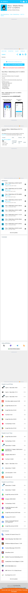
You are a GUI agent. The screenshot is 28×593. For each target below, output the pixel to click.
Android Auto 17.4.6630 (10, 468)
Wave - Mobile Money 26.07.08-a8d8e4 (13, 194)
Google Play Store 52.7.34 (10, 405)
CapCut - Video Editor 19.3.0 (11, 463)
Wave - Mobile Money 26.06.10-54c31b (13, 205)
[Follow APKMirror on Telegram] (17, 346)
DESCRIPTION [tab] (10, 51)
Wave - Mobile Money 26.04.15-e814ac (13, 223)
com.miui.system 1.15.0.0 (10, 472)
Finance (3, 54)
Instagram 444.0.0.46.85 (10, 499)
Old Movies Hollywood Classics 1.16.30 (13, 543)
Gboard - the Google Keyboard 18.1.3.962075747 (11, 521)
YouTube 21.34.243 (9, 459)
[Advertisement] (14, 34)
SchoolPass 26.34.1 (9, 552)
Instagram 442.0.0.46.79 (10, 454)
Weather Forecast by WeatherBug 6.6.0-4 (14, 557)
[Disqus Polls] (14, 255)
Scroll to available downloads (15, 64)
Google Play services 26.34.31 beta (12, 512)
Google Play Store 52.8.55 (10, 419)
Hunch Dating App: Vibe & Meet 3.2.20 (13, 539)
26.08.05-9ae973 (16, 96)
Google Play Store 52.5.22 (10, 428)
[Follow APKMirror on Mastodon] (10, 346)
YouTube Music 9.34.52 (10, 503)
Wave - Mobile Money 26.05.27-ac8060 (13, 210)
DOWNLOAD (23, 51)
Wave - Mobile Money (14, 14)
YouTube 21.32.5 (8, 414)
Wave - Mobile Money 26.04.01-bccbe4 (13, 228)
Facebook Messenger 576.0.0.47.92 (12, 548)
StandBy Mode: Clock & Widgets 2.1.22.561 (14, 561)
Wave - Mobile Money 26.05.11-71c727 (13, 214)
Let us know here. (16, 585)
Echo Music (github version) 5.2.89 (12, 401)
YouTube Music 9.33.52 (10, 423)
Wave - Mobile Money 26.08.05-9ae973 (13, 183)
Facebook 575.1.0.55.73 (10, 517)
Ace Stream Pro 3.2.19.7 (10, 575)
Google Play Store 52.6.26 (10, 410)
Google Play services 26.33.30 (11, 494)
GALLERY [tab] (17, 51)
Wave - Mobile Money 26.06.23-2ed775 (13, 199)
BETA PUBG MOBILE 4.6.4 (10, 566)
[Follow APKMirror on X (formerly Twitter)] (4, 346)
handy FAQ (4, 134)
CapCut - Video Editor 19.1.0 (11, 392)
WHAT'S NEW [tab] (4, 51)
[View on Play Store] (20, 55)
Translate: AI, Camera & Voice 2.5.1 (12, 534)
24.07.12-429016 (7, 139)
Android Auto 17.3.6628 (10, 445)
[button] (17, 55)
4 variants (8, 184)
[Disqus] (14, 289)
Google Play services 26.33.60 (11, 526)
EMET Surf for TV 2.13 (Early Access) (13, 570)
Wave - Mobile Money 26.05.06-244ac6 (13, 219)
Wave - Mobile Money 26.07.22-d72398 (13, 188)
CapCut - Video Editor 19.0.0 (11, 396)
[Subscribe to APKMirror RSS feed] (24, 346)
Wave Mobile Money (14, 10)
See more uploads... (14, 232)
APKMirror (5, 1)
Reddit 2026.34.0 (8, 477)
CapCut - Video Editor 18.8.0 (11, 387)
